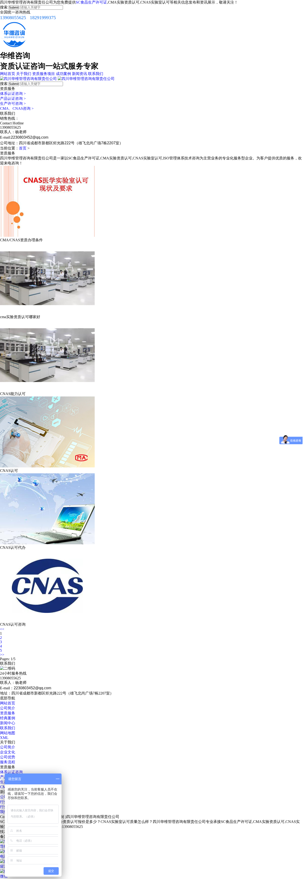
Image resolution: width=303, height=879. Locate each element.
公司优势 (7, 757)
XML (4, 738)
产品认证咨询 (13, 99)
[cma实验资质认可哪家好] (47, 312)
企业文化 (7, 752)
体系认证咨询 (13, 94)
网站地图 (7, 733)
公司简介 (7, 708)
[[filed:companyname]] (28, 79)
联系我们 (95, 74)
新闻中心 (7, 723)
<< (2, 629)
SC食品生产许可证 (91, 2)
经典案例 (7, 718)
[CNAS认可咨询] (47, 620)
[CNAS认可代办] (47, 543)
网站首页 (7, 74)
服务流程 (7, 762)
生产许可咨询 (13, 103)
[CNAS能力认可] (47, 389)
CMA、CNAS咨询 (17, 108)
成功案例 (63, 74)
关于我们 (23, 74)
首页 (23, 148)
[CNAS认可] (47, 466)
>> (2, 655)
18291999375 (43, 17)
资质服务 (7, 713)
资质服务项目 (43, 74)
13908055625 (13, 17)
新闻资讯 (79, 74)
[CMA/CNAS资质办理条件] (47, 235)
